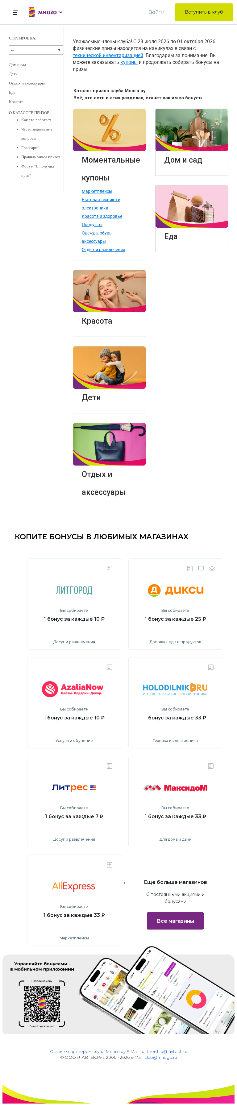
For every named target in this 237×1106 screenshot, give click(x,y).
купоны (129, 62)
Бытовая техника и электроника (101, 204)
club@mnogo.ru (160, 1057)
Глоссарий (30, 147)
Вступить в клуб (204, 12)
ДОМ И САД (17, 64)
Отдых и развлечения (103, 249)
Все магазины (175, 921)
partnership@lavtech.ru (163, 1051)
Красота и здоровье (102, 216)
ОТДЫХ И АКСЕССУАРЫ (27, 83)
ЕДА (12, 92)
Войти (156, 12)
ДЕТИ (13, 74)
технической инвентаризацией (108, 55)
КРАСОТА (16, 101)
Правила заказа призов (40, 157)
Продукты (92, 224)
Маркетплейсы (97, 191)
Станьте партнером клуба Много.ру (88, 1051)
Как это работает (36, 120)
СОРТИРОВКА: (22, 38)
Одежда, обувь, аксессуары (97, 237)
